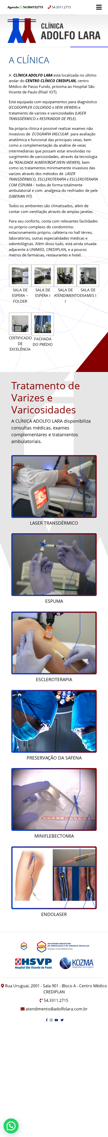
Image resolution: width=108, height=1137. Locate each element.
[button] (11, 1125)
